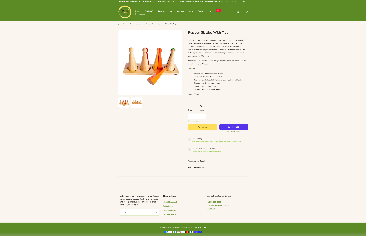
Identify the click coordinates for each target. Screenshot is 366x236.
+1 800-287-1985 (214, 202)
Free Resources (140, 14)
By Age (137, 11)
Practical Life (149, 11)
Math (170, 11)
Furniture (201, 11)
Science (190, 11)
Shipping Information (171, 210)
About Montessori (170, 202)
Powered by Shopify (198, 227)
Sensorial (161, 11)
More (210, 11)
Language (180, 11)
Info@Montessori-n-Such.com (218, 205)
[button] (124, 102)
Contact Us (211, 209)
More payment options (233, 131)
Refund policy (168, 206)
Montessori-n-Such (182, 227)
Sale (218, 11)
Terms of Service (169, 214)
